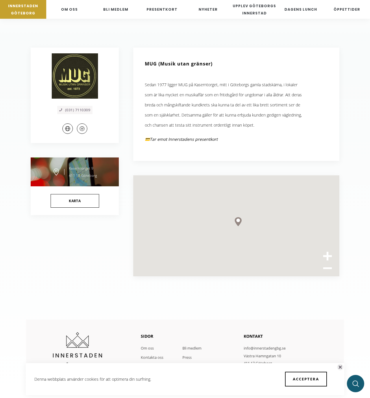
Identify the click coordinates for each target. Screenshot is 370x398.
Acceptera (306, 379)
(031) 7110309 (77, 109)
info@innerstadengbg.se (265, 348)
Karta (75, 200)
